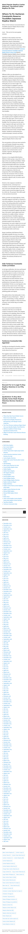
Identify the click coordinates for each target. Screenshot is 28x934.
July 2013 (5, 753)
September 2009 (7, 837)
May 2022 (6, 558)
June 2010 (5, 821)
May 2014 (5, 734)
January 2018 (6, 654)
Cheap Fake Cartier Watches (11, 869)
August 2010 (6, 817)
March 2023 (6, 540)
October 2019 (6, 615)
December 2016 (7, 677)
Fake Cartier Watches (9, 880)
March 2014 (6, 738)
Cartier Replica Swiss (9, 863)
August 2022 (6, 552)
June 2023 (6, 534)
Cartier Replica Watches (9, 458)
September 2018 (7, 639)
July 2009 (5, 841)
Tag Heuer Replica (8, 502)
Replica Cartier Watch (9, 907)
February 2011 (7, 806)
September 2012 (7, 771)
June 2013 (5, 755)
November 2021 (7, 569)
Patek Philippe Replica (9, 478)
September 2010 (7, 815)
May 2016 (5, 690)
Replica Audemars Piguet (9, 482)
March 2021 (6, 584)
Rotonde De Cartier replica (10, 918)
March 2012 (6, 782)
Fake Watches (14, 885)
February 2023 (7, 541)
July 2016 (5, 687)
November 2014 (7, 723)
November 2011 (7, 790)
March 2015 (6, 716)
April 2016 (6, 692)
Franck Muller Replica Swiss (10, 467)
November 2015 (7, 701)
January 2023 (6, 543)
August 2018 (6, 641)
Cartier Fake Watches (18, 855)
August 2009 (6, 839)
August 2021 (6, 575)
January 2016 (6, 698)
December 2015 (7, 699)
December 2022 (7, 545)
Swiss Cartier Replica (9, 921)
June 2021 (5, 578)
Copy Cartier (7, 871)
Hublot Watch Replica (9, 471)
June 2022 (6, 556)
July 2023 (5, 532)
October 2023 (6, 527)
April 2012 (6, 780)
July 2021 (5, 576)
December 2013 (7, 744)
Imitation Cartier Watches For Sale (12, 891)
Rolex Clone (6, 496)
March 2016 (6, 694)
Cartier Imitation (8, 858)
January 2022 (6, 565)
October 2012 (6, 769)
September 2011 (7, 793)
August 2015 (6, 707)
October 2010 (6, 813)
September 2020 (7, 595)
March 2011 (6, 804)
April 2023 (6, 538)
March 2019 (6, 628)
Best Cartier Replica (8, 447)
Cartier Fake (6, 855)
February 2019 (7, 630)
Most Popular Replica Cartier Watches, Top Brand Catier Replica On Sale (13, 6)
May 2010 (5, 823)
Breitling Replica (7, 449)
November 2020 (7, 591)
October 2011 (6, 791)
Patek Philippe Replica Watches (11, 480)
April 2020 (6, 604)
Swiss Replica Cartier (9, 924)
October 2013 (6, 747)
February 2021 (7, 586)
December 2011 (7, 788)
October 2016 (6, 681)
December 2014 (7, 722)
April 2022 (6, 560)
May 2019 (5, 624)
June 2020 (6, 600)
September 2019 (7, 617)
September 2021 (7, 573)
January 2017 (6, 676)
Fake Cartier (20, 874)
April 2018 (6, 648)
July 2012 (5, 775)
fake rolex (6, 885)
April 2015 (6, 714)
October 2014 (6, 725)
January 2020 (6, 609)
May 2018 (5, 646)
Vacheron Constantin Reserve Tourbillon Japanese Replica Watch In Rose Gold (13, 50)
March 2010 (6, 826)
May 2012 (5, 779)
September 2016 (7, 683)
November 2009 (7, 834)
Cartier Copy (20, 852)
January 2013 (6, 764)
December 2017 (7, 655)
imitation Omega (8, 893)
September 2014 (7, 727)
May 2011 (5, 801)
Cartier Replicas (7, 860)
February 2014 (7, 740)
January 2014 (6, 742)
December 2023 (7, 523)
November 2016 (7, 679)
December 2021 (7, 567)
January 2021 (6, 587)
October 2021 (6, 571)
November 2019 (7, 613)
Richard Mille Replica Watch (10, 493)
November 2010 (7, 812)
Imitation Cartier (8, 888)
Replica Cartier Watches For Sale (11, 489)
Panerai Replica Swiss (8, 476)
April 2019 (6, 626)
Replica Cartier (7, 904)
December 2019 (7, 611)
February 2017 (7, 674)
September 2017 (7, 661)
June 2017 (5, 666)
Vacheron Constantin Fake (18, 375)
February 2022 (7, 563)
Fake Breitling (7, 463)
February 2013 (7, 762)
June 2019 (6, 622)
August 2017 (6, 663)
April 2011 (5, 802)
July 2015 (5, 709)
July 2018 (5, 643)
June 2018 (5, 644)
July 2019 (5, 620)
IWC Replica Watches (8, 472)
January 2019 (6, 631)
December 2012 (7, 766)
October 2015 (6, 703)
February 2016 (7, 696)
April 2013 (6, 758)
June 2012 (5, 777)
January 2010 (6, 830)
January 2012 (6, 786)
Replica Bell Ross (7, 483)
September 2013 (7, 749)
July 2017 (5, 665)
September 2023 (7, 529)
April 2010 (6, 824)
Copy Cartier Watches (18, 871)
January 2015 (6, 720)
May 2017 (5, 668)
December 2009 (7, 832)
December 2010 (7, 810)
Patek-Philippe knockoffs (10, 902)
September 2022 (7, 551)
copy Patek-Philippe (9, 874)
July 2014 (5, 731)
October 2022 (6, 549)
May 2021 (5, 580)
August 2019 (6, 619)
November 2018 (7, 635)
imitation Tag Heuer (8, 896)
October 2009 (6, 836)
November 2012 (7, 768)
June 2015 (5, 711)
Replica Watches (8, 910)
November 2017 (7, 657)
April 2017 (6, 670)
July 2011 (5, 797)
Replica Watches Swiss (9, 913)
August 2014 (6, 729)
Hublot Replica (7, 469)
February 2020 (7, 608)
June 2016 (6, 688)
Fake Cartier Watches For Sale (11, 465)
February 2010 (7, 828)
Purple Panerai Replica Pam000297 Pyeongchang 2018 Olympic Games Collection (12, 421)
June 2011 (5, 799)
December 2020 (7, 589)
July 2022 (5, 554)
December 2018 (7, 633)
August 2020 (6, 597)
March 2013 (6, 760)
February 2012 (7, 784)
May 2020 (6, 602)
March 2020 (6, 606)
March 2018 (6, 650)
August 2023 (6, 530)
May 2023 (5, 536)
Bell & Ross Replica (8, 445)
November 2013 (7, 745)
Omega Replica (7, 474)
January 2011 (6, 808)
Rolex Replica (7, 915)
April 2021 (6, 582)
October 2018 (6, 637)
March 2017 (6, 672)
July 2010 (5, 819)
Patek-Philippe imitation (10, 899)
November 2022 (7, 547)
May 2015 (5, 712)
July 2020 (5, 598)
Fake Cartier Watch (9, 877)
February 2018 (7, 652)
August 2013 (6, 751)
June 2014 (5, 733)
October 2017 (6, 659)
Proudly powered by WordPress (16, 931)
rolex (4, 494)
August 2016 (6, 685)
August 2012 (6, 773)
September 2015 (7, 705)
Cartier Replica (19, 858)
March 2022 (6, 562)
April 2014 (6, 736)
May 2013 (5, 756)
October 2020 (6, 593)
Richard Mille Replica (8, 491)
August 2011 (6, 795)
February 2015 (7, 718)
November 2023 (7, 525)
